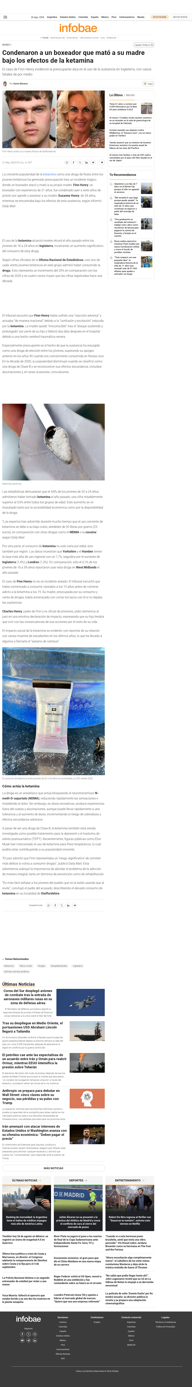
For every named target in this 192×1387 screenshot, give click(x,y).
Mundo (140, 17)
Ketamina (9, 966)
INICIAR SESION (180, 17)
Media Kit (131, 1345)
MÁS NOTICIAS (53, 1168)
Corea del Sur (72, 38)
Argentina (52, 17)
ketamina (49, 174)
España (94, 17)
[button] (5, 17)
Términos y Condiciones (165, 1322)
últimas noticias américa (16, 971)
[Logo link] (78, 27)
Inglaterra (77, 966)
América (63, 1322)
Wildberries (111, 38)
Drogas (41, 966)
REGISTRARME (159, 17)
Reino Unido (26, 966)
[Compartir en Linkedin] (86, 162)
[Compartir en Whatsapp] (67, 162)
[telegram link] (28, 1340)
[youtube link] (22, 1340)
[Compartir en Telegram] (93, 162)
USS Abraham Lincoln (89, 38)
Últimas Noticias (63, 1354)
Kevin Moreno (21, 83)
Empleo (97, 1322)
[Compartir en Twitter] (80, 162)
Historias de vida (57, 38)
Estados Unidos (68, 17)
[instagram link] (35, 1334)
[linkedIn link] (35, 1340)
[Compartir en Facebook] (73, 162)
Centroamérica (126, 17)
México (105, 17)
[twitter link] (28, 1334)
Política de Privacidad (165, 1327)
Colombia (83, 17)
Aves (102, 38)
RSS (63, 1358)
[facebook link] (22, 1334)
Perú (114, 17)
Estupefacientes (59, 966)
